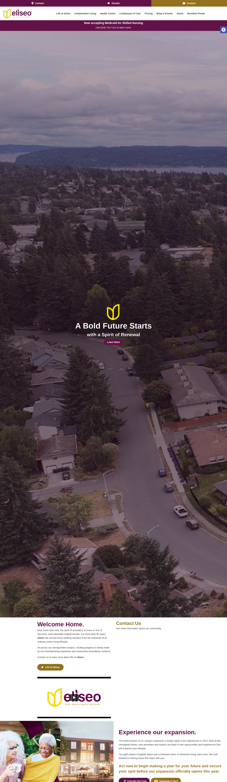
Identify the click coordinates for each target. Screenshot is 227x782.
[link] (223, 29)
